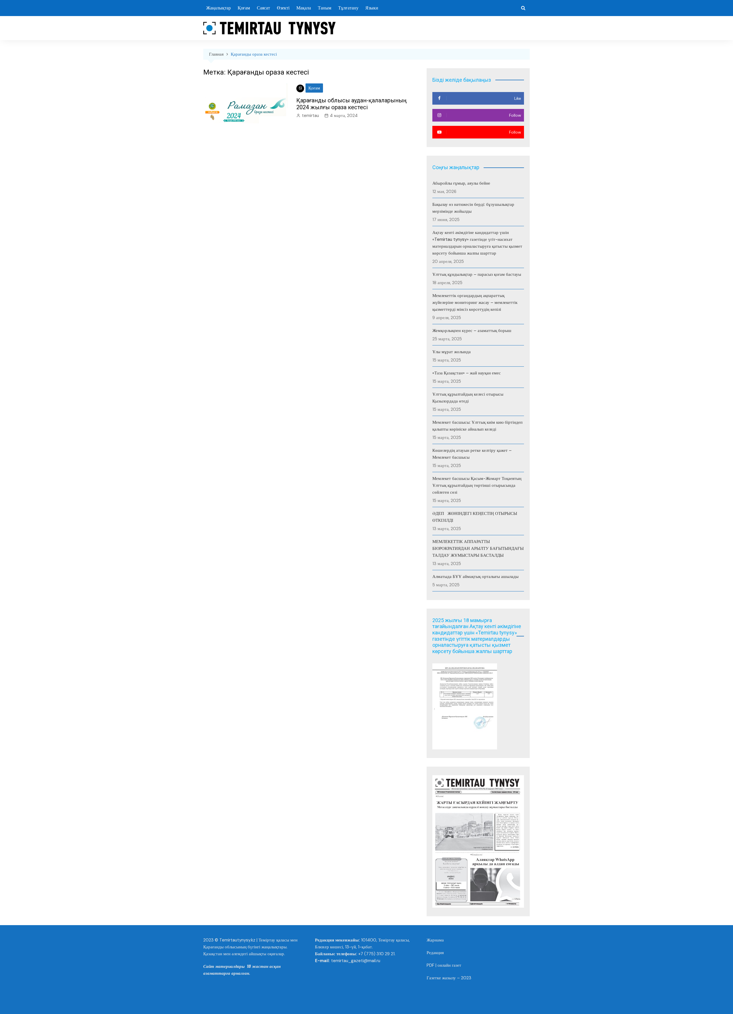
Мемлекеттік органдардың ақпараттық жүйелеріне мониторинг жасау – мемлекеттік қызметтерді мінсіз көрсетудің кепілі (474, 302)
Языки (371, 8)
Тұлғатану (348, 8)
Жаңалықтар (218, 8)
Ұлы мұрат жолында (451, 352)
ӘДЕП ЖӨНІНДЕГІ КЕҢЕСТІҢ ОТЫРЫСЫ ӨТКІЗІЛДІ (475, 517)
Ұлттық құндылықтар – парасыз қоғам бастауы (476, 274)
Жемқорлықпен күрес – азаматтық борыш (471, 330)
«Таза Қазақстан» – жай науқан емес (466, 373)
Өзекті (283, 8)
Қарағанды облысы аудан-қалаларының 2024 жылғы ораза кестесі (351, 104)
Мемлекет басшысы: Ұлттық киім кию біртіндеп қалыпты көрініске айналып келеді (477, 425)
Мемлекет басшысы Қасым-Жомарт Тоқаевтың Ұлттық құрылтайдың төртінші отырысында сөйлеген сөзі (476, 485)
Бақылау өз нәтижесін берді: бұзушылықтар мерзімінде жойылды (473, 208)
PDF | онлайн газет (444, 965)
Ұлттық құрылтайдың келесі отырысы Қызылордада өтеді (467, 397)
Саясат (263, 8)
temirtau (310, 115)
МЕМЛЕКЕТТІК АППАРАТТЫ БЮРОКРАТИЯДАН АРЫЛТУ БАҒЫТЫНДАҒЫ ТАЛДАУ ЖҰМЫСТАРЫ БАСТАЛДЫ (478, 548)
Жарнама (435, 940)
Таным (324, 8)
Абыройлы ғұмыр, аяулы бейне (461, 183)
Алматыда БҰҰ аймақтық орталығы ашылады (475, 576)
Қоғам (244, 8)
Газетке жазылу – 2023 (449, 978)
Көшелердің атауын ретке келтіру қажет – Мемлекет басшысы (472, 454)
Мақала (303, 8)
